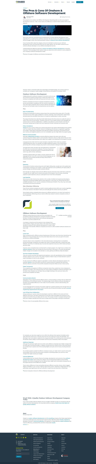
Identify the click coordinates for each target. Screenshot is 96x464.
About (62, 434)
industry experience (64, 419)
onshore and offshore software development (53, 48)
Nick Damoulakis (30, 16)
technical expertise (39, 421)
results (53, 422)
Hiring (24, 127)
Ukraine (29, 262)
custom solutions (64, 421)
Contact (22, 434)
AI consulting (50, 418)
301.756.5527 (20, 441)
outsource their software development (59, 40)
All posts (25, 8)
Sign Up (18, 456)
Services (35, 434)
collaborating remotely (33, 136)
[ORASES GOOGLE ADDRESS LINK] (17, 444)
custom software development (36, 418)
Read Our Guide (60, 208)
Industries (49, 434)
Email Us (19, 442)
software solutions (27, 249)
